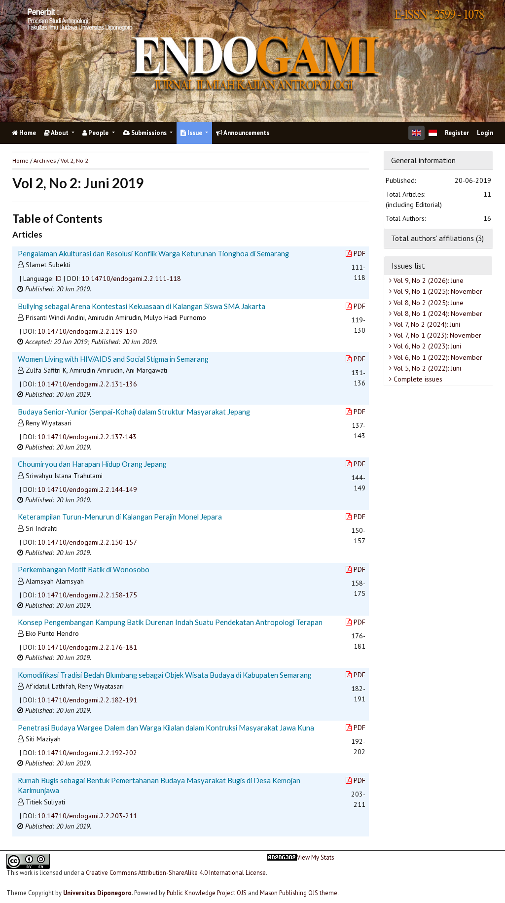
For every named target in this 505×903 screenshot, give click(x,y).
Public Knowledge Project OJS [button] (207, 893)
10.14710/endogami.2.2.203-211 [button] (87, 815)
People (98, 133)
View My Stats (315, 857)
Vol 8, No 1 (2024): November (437, 313)
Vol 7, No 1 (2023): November (436, 335)
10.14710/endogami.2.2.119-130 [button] (87, 331)
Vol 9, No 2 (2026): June (428, 280)
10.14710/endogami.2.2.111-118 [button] (131, 278)
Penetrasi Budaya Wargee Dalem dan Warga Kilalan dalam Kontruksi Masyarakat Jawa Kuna (166, 727)
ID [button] (58, 278)
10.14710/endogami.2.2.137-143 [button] (87, 436)
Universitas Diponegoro (97, 893)
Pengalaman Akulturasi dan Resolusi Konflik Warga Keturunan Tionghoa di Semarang (153, 253)
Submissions (149, 133)
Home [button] (20, 160)
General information (423, 160)
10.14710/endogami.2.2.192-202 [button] (87, 752)
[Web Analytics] (282, 869)
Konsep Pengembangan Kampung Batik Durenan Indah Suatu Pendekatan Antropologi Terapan (170, 622)
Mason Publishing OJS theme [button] (298, 893)
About (60, 133)
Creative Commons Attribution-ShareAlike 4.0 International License (176, 872)
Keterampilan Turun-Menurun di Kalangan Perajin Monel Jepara (120, 516)
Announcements (245, 133)
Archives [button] (45, 160)
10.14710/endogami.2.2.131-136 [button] (87, 384)
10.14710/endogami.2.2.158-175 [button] (87, 594)
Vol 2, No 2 (74, 160)
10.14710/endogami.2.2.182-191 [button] (87, 699)
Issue (195, 133)
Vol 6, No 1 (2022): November (437, 357)
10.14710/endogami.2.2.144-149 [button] (87, 489)
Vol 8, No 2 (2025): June (428, 302)
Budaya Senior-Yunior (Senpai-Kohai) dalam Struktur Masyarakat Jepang (134, 411)
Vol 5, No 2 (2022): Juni (426, 368)
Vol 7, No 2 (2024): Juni (426, 324)
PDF (359, 253)
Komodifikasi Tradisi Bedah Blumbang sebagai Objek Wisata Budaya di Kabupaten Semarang (165, 674)
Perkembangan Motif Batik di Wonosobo (83, 569)
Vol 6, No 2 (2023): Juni (426, 346)
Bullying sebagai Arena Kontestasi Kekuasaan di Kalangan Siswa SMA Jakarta (141, 306)
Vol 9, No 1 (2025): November (437, 291)
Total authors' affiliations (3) (437, 238)
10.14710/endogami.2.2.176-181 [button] (87, 647)
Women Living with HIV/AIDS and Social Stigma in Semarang (113, 358)
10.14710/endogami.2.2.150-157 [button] (87, 542)
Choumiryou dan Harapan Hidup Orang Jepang (92, 463)
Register (457, 133)
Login (485, 133)
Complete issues (417, 379)
